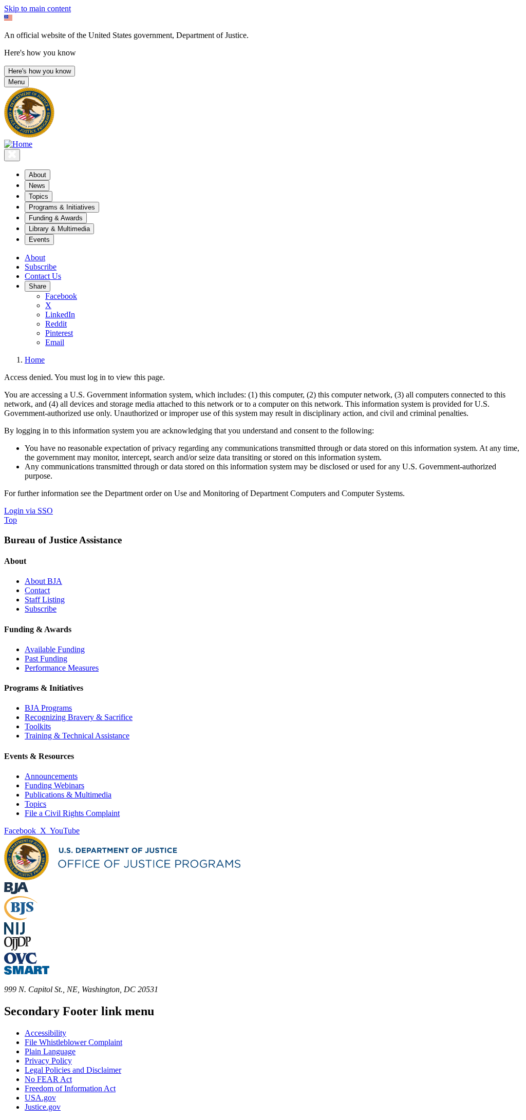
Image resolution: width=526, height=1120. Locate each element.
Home (35, 359)
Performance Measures (62, 667)
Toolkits (38, 726)
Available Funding (55, 649)
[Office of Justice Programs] (29, 134)
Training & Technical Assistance (77, 735)
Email (54, 342)
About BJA (43, 581)
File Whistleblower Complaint (73, 1042)
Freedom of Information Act (70, 1088)
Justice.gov (43, 1107)
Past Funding (46, 658)
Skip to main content (37, 8)
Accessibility (45, 1033)
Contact (37, 590)
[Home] (18, 144)
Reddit (56, 323)
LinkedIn (60, 314)
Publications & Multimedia (68, 794)
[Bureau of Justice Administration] (16, 891)
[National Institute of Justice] (14, 931)
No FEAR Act (48, 1079)
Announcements (51, 776)
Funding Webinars (54, 785)
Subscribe (41, 266)
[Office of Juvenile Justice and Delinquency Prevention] (17, 947)
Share (37, 286)
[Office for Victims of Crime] (20, 961)
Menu (16, 82)
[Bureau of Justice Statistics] (20, 917)
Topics (35, 804)
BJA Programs (48, 708)
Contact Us (43, 276)
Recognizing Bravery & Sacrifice (79, 717)
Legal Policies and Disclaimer (73, 1070)
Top (10, 520)
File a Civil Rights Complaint (72, 813)
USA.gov (40, 1097)
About (35, 257)
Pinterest (59, 333)
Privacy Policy (48, 1060)
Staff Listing (45, 599)
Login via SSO (28, 510)
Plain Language (50, 1051)
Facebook (61, 296)
